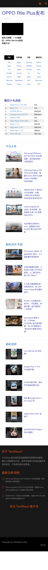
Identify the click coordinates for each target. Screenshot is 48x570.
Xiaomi (19, 66)
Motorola (9, 80)
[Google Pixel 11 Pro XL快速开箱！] (14, 369)
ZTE (38, 84)
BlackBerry (19, 80)
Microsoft (39, 80)
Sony (38, 69)
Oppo (9, 66)
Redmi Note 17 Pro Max (18, 105)
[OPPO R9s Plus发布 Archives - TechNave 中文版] (23, 3)
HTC (29, 80)
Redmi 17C (14, 108)
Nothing (9, 84)
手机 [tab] (9, 57)
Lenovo (9, 77)
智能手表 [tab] (39, 57)
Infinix (19, 69)
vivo (9, 69)
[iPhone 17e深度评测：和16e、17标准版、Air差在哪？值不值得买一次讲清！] (14, 304)
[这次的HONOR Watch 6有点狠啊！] (14, 432)
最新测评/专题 (14, 244)
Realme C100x (15, 118)
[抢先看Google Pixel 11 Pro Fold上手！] (14, 401)
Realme (38, 66)
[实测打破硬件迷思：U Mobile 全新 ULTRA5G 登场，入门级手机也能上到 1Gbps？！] (14, 270)
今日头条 (11, 146)
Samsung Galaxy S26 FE (18, 114)
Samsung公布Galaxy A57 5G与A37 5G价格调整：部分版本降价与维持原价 (25, 479)
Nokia (29, 77)
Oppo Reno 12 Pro (16, 127)
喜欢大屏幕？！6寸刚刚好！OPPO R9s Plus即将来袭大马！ (12, 40)
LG (29, 73)
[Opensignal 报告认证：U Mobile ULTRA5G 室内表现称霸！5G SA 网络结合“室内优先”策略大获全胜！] (14, 321)
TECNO (29, 69)
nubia (39, 77)
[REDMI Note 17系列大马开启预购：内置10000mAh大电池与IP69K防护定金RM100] (14, 193)
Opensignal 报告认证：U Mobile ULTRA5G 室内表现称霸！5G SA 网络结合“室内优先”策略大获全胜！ (33, 324)
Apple (19, 62)
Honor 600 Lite (15, 134)
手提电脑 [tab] (19, 57)
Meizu (19, 84)
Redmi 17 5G (14, 124)
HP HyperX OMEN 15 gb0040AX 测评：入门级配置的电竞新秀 (33, 254)
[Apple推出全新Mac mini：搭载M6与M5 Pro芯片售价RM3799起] (14, 226)
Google (19, 73)
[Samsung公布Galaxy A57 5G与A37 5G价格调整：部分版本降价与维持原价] (14, 156)
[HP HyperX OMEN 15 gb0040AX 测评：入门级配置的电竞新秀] (14, 254)
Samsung (29, 62)
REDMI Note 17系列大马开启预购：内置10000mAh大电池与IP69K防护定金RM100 (33, 193)
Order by (7, 18)
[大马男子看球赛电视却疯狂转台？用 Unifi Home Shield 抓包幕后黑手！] (14, 287)
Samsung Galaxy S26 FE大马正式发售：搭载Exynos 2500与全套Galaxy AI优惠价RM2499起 (33, 175)
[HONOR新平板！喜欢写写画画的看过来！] (14, 385)
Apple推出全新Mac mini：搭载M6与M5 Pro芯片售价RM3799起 (32, 227)
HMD (19, 77)
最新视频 (11, 344)
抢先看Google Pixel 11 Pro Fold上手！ (33, 399)
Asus (38, 73)
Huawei (38, 62)
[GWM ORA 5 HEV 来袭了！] (14, 417)
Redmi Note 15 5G (16, 130)
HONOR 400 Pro (16, 111)
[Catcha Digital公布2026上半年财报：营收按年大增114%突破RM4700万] (14, 210)
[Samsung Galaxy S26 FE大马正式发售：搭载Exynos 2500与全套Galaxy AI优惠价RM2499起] (14, 173)
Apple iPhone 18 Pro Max (19, 121)
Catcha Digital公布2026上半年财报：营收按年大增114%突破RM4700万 (32, 210)
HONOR (29, 66)
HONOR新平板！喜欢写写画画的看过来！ (33, 383)
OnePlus (9, 73)
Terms (43, 544)
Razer (29, 84)
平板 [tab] (28, 57)
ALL (9, 62)
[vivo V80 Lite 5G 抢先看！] (14, 354)
